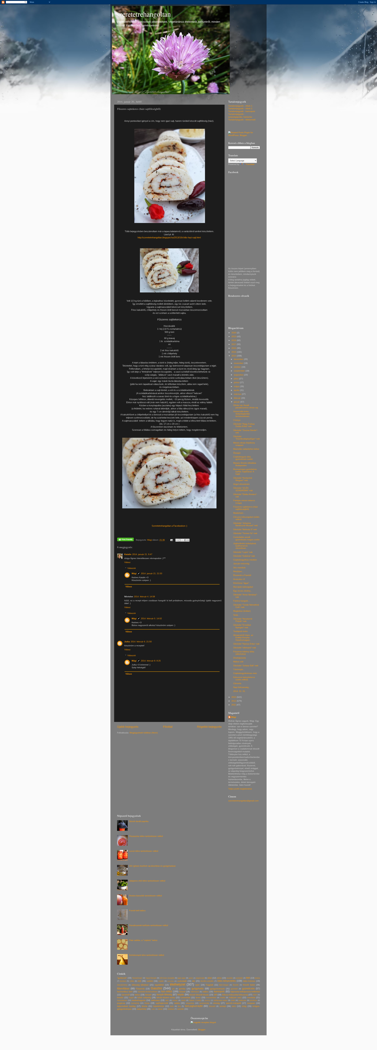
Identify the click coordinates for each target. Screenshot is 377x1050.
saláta (177, 1003)
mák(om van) (235, 997)
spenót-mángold (233, 1003)
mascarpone (122, 1000)
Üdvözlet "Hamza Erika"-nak (246, 644)
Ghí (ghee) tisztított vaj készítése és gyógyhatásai (152, 866)
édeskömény (122, 985)
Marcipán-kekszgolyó (243, 587)
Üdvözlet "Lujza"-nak (243, 552)
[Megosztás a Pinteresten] (188, 540)
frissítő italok (249, 985)
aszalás (229, 978)
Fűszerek (140, 989)
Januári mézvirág (241, 564)
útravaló (212, 1006)
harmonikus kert (124, 992)
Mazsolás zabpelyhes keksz (246, 449)
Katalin (127, 554)
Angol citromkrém (241, 484)
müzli (183, 1000)
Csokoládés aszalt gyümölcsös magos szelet (246, 538)
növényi (207, 1000)
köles (255, 995)
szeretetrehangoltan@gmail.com (243, 801)
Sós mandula (239, 568)
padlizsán (242, 1000)
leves (198, 997)
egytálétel (159, 985)
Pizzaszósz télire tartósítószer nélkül (146, 836)
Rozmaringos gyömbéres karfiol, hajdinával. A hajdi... (245, 471)
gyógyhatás (198, 988)
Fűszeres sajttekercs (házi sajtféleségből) (245, 508)
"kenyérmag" (137, 978)
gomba (182, 989)
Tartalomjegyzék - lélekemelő (242, 120)
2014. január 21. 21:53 (151, 573)
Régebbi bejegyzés (209, 726)
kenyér (148, 995)
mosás (175, 1000)
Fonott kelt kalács (137, 910)
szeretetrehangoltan (143, 14)
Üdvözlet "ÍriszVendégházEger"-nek (246, 437)
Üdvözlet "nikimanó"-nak (244, 648)
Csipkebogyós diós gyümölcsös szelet (243, 458)
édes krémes (249, 981)
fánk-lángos (224, 985)
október (238, 367)
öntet (233, 1000)
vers (234, 1006)
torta (172, 1006)
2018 (234, 340)
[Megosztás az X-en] (182, 540)
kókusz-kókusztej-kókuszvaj (235, 995)
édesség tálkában (140, 985)
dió (193, 981)
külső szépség (144, 997)
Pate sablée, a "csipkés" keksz (143, 940)
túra (179, 1006)
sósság (216, 1003)
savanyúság (204, 1003)
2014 (234, 356)
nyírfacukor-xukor (220, 1000)
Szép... (236, 615)
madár (222, 998)
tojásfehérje (158, 1006)
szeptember (239, 371)
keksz (137, 995)
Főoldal (167, 726)
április (237, 390)
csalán (161, 981)
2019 (234, 336)
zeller (153, 1009)
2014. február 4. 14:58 (144, 597)
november (239, 363)
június (237, 382)
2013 (234, 697)
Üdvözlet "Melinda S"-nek (245, 529)
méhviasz (155, 1000)
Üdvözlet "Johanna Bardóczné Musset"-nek (245, 524)
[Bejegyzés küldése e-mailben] (171, 540)
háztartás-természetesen (148, 992)
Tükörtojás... (239, 669)
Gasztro (156, 988)
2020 (234, 333)
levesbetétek (211, 998)
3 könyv (236, 420)
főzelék (236, 985)
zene (160, 1009)
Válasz (127, 562)
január (237, 402)
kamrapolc (219, 991)
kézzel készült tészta (199, 995)
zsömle (180, 1009)
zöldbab (171, 1009)
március (238, 394)
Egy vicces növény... (242, 591)
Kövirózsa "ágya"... (242, 583)
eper (197, 985)
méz (167, 1000)
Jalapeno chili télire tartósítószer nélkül (147, 881)
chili (139, 981)
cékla (132, 981)
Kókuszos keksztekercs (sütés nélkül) (244, 678)
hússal (182, 992)
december (239, 359)
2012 (234, 701)
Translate (250, 164)
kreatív (120, 997)
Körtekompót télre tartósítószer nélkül (146, 955)
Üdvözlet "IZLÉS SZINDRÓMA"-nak (243, 489)
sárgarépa (190, 1003)
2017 (234, 344)
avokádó (239, 978)
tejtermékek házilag (126, 1006)
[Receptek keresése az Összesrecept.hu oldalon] (203, 1022)
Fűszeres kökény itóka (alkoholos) (243, 653)
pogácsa (121, 1003)
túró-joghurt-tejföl (194, 1006)
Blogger (201, 1030)
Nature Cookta (195, 1000)
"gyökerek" (122, 978)
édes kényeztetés (226, 980)
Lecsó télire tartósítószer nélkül (143, 851)
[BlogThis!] (179, 540)
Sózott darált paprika (138, 821)
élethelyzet (177, 984)
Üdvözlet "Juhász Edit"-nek (245, 666)
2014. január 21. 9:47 (142, 554)
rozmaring (135, 1003)
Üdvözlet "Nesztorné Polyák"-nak (242, 620)
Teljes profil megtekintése (240, 789)
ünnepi (223, 1006)
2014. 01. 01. (239, 691)
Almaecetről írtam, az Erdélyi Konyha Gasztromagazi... (243, 637)
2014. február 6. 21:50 (141, 642)
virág (244, 1006)
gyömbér (234, 989)
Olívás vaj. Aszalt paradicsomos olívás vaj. (245, 406)
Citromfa (237, 683)
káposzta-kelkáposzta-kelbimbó (245, 992)
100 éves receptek (167, 978)
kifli (215, 995)
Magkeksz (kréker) (242, 611)
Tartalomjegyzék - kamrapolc (241, 111)
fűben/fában (123, 988)
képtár (180, 994)
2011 (234, 705)
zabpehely (141, 1009)
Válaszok (131, 568)
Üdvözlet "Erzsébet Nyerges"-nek (242, 626)
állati (209, 978)
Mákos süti (238, 662)
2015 (234, 352)
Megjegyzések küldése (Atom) (144, 733)
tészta (144, 1006)
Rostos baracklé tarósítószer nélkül (145, 896)
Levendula (185, 997)
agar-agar (182, 978)
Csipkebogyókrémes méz (245, 673)
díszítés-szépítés (207, 981)
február (237, 398)
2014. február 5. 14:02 (151, 618)
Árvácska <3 (239, 579)
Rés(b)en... (238, 571)
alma (219, 978)
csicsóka (170, 981)
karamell (126, 995)
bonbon (123, 981)
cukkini (150, 981)
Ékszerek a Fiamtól (242, 575)
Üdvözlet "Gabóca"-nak (244, 556)
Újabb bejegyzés (127, 726)
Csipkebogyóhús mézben (245, 560)
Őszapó (236, 453)
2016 (234, 348)
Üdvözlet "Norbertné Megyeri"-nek (242, 479)
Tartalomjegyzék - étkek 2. (240, 108)
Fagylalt (209, 985)
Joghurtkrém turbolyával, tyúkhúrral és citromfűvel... (244, 545)
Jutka (127, 642)
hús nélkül (166, 991)
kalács (206, 992)
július (236, 379)
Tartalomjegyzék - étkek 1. (240, 106)
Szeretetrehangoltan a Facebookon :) (169, 526)
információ (195, 992)
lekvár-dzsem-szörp (166, 997)
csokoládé (182, 981)
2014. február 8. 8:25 (151, 661)
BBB (248, 978)
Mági (134, 573)
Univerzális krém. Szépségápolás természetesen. (241, 413)
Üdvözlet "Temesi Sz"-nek (245, 533)
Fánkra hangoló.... (241, 601)
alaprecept (200, 978)
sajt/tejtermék (162, 1003)
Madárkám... (239, 513)
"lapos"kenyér (151, 978)
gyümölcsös (248, 988)
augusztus (239, 375)
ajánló (191, 978)
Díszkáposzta (239, 658)
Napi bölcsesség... (241, 687)
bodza (257, 978)
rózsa (146, 1003)
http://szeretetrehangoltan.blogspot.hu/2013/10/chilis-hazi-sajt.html (169, 237)
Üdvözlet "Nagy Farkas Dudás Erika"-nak (244, 425)
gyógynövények (217, 989)
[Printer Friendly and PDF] (125, 540)
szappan (251, 1003)
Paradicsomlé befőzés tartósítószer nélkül (148, 925)
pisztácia (253, 1000)
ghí (173, 989)
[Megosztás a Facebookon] (185, 540)
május (237, 386)
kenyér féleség (164, 994)
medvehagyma (138, 1000)
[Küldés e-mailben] (176, 540)
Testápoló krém (240, 631)
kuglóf (131, 998)
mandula (251, 997)
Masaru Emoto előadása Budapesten (244, 464)
